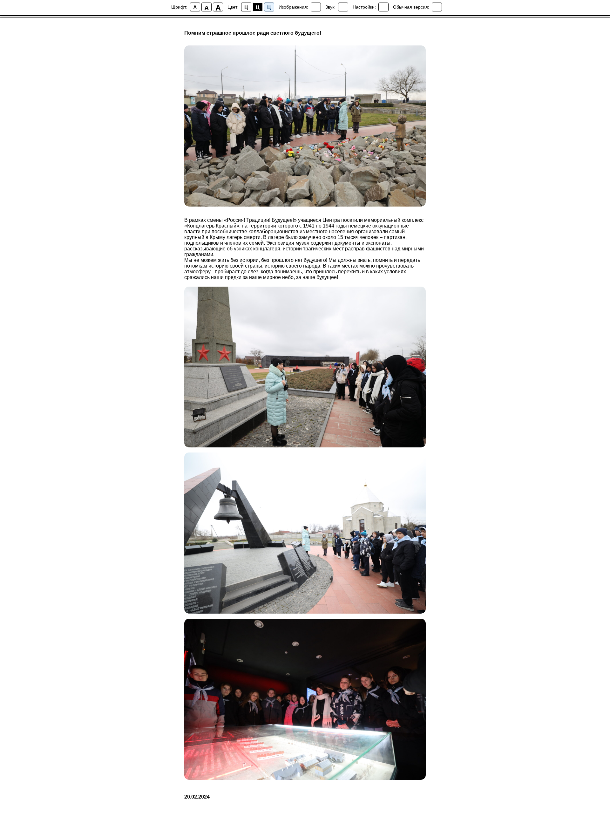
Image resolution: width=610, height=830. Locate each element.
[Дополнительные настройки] (383, 7)
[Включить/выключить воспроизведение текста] (343, 7)
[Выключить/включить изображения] (316, 7)
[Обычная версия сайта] (437, 7)
